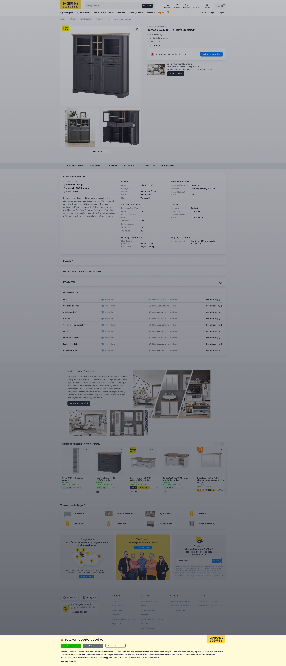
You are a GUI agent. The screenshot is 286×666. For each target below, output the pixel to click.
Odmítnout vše (93, 646)
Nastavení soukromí (115, 646)
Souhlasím (71, 646)
